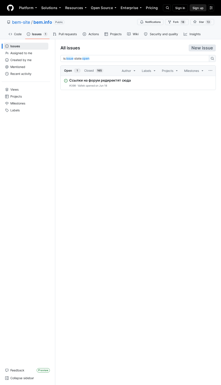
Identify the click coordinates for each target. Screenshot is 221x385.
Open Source (102, 8)
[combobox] (136, 58)
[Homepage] (10, 7)
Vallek (81, 85)
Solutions (49, 8)
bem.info (42, 22)
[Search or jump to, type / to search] (167, 7)
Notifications (153, 22)
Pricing (152, 8)
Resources (74, 8)
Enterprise (129, 8)
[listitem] (138, 83)
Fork (178, 22)
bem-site (21, 22)
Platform (26, 8)
